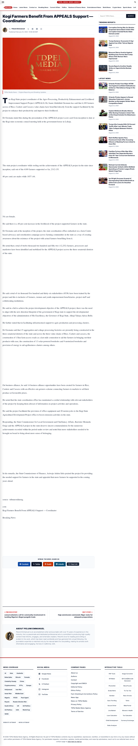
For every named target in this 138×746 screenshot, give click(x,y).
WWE (7, 714)
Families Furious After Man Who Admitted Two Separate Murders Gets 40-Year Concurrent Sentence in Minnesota (122, 154)
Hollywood (8, 689)
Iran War (19, 689)
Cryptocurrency (10, 685)
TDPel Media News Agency (69, 2)
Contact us (33, 7)
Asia (11, 673)
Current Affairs (55, 7)
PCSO (15, 697)
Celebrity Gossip (10, 681)
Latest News (23, 7)
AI (5, 673)
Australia (20, 673)
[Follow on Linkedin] (37, 29)
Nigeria (7, 697)
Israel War (8, 693)
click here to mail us (75, 741)
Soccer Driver (112, 705)
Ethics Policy (76, 690)
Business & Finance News (76, 7)
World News (107, 7)
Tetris (127, 700)
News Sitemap (24, 722)
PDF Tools (112, 674)
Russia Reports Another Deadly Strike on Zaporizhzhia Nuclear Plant (120, 68)
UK (18, 706)
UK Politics (26, 706)
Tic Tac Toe (127, 690)
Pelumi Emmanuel (18, 29)
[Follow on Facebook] (32, 29)
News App (74, 697)
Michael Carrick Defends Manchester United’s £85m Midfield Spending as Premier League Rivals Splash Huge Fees (122, 168)
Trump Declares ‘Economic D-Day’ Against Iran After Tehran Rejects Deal (121, 43)
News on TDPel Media (79, 701)
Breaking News (43, 7)
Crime (22, 681)
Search (131, 16)
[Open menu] (3, 2)
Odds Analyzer (112, 725)
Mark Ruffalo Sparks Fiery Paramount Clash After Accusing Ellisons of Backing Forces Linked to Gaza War (122, 141)
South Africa (9, 706)
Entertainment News (94, 7)
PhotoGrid (112, 686)
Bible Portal (127, 705)
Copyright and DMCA (79, 683)
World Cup (26, 710)
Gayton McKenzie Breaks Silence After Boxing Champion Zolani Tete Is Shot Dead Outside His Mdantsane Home (122, 114)
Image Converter (127, 674)
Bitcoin (18, 677)
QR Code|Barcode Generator (127, 680)
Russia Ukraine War (20, 702)
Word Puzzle (127, 686)
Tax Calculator (127, 715)
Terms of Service (77, 711)
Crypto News (116, 7)
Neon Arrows (127, 695)
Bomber (111, 695)
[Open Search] (135, 2)
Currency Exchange (127, 720)
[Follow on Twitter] (28, 29)
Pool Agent (25, 697)
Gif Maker (112, 678)
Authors (74, 676)
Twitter (37, 564)
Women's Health (127, 710)
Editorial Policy (76, 687)
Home (15, 7)
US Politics (8, 710)
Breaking (8, 7)
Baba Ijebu (8, 677)
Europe (28, 685)
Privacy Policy (76, 704)
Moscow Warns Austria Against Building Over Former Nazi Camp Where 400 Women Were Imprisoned (121, 55)
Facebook (25, 564)
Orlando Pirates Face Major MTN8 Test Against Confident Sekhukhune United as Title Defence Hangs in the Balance (122, 87)
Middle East (19, 693)
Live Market (112, 710)
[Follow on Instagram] (41, 29)
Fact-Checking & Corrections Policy (84, 694)
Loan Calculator (112, 715)
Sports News (127, 7)
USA (17, 710)
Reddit (49, 564)
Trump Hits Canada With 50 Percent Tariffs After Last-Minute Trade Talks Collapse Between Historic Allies (122, 127)
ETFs (21, 685)
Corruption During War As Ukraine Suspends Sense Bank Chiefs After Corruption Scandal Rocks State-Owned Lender (121, 31)
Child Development (112, 720)
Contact (74, 680)
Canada (27, 677)
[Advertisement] (48, 135)
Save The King (112, 700)
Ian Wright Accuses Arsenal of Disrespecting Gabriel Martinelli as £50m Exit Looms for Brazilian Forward (121, 182)
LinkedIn (61, 564)
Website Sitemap (9, 722)
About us (74, 673)
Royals (7, 702)
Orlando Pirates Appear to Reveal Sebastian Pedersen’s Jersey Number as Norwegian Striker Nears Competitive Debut (122, 100)
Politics (64, 7)
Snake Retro (112, 690)
